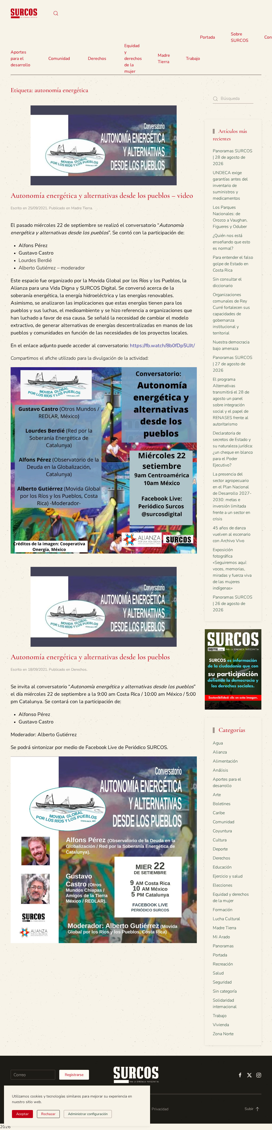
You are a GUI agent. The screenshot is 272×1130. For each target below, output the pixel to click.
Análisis (220, 770)
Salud (218, 973)
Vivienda (221, 1025)
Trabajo (193, 59)
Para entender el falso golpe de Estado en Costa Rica (233, 264)
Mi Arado (221, 937)
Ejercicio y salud (228, 876)
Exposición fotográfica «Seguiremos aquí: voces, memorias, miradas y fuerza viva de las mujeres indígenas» (232, 569)
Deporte (220, 849)
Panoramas (223, 946)
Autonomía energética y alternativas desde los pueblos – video (102, 195)
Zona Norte (223, 1034)
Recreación (223, 964)
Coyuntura (222, 831)
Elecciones (222, 885)
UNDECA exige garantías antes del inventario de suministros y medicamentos (230, 185)
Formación (222, 910)
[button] (55, 13)
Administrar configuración (88, 1114)
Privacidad (160, 1109)
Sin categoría (225, 991)
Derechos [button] (97, 59)
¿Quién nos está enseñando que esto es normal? (231, 242)
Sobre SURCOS (239, 37)
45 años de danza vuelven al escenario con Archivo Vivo (231, 534)
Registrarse (74, 1074)
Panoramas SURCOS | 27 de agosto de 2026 (232, 364)
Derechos (79, 669)
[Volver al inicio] (24, 13)
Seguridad (222, 982)
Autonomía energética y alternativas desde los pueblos (90, 656)
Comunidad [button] (59, 59)
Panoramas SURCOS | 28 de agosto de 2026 (232, 157)
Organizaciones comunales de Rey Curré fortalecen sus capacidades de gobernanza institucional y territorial (231, 314)
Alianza (220, 752)
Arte (217, 795)
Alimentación (225, 761)
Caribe (219, 813)
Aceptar (22, 1114)
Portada (207, 37)
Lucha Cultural (226, 919)
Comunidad (223, 822)
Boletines (222, 804)
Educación (222, 867)
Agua (218, 743)
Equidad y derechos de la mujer (133, 58)
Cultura (220, 840)
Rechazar (48, 1114)
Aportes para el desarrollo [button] (20, 58)
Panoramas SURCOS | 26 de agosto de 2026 (232, 603)
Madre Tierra (164, 58)
